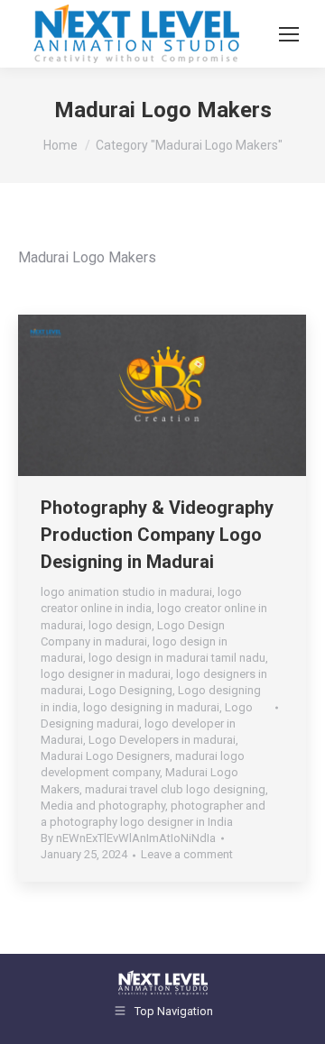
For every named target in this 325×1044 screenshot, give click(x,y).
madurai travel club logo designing (175, 789)
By (128, 838)
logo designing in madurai (151, 707)
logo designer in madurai (106, 674)
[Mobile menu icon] (289, 34)
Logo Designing (130, 690)
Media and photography (103, 805)
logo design (120, 625)
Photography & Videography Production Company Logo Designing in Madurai (157, 534)
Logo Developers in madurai (162, 739)
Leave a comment (187, 854)
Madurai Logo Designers (105, 756)
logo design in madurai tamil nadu (176, 657)
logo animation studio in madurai (126, 592)
